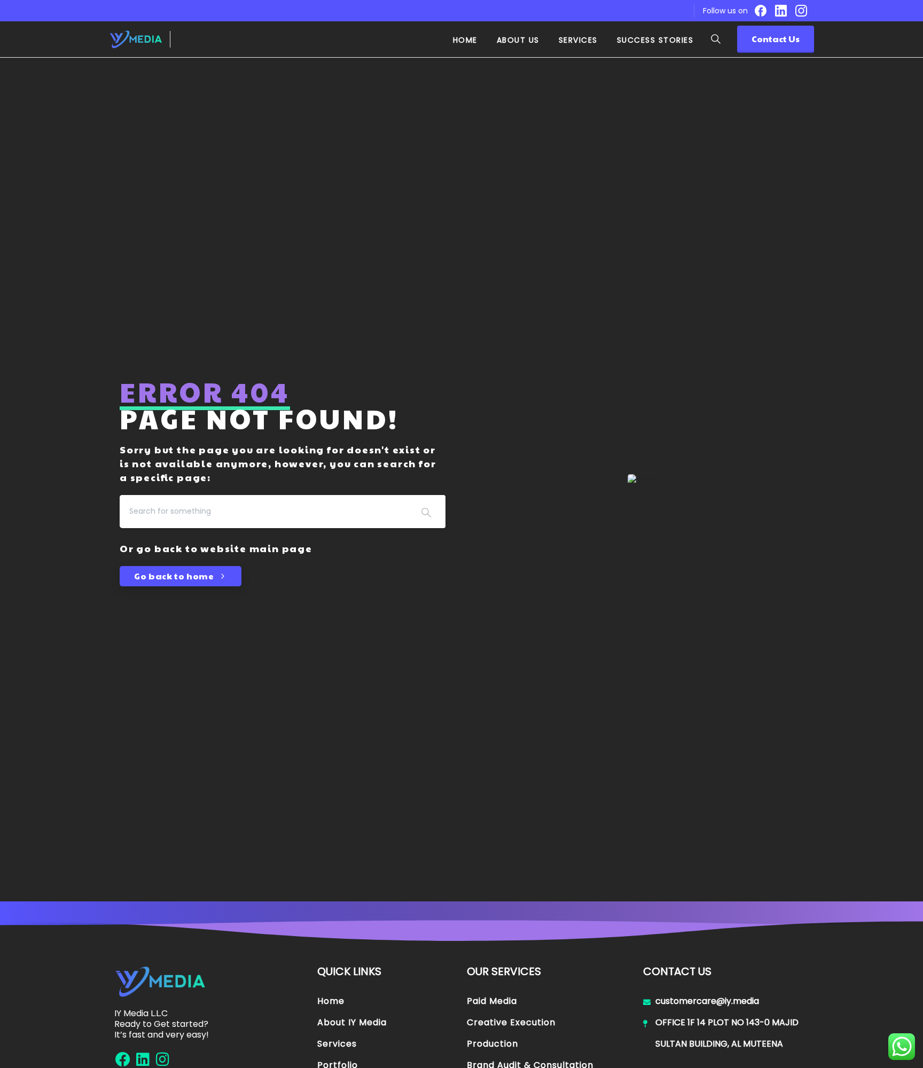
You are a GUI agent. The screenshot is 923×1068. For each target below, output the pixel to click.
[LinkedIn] (781, 11)
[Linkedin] (142, 1059)
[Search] (716, 39)
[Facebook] (760, 11)
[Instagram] (801, 11)
